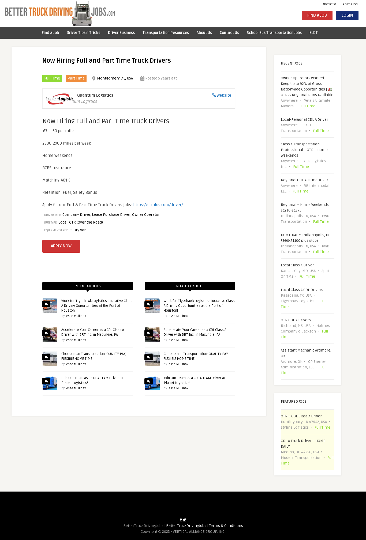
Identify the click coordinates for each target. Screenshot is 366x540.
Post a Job (350, 4)
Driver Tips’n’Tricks (83, 33)
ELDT (313, 33)
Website (224, 95)
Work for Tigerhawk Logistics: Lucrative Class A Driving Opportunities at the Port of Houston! (96, 306)
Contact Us (229, 33)
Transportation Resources (166, 33)
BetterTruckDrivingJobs (186, 525)
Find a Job (317, 15)
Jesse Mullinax (75, 316)
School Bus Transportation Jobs (274, 33)
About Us (204, 33)
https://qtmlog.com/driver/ (158, 204)
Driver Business (121, 33)
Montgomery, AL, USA (115, 78)
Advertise (330, 4)
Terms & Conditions (226, 525)
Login (347, 15)
